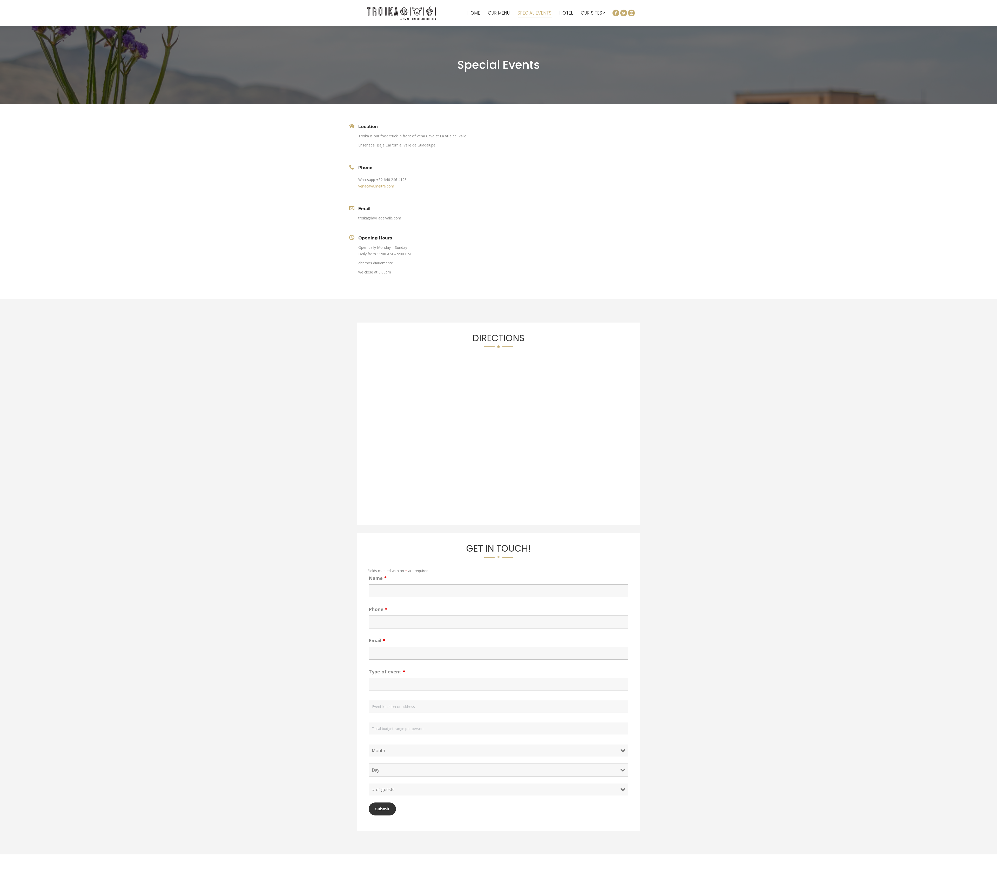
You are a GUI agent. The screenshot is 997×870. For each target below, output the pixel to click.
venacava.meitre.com (376, 186)
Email (377, 640)
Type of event (387, 671)
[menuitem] (473, 13)
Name (378, 578)
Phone (378, 609)
